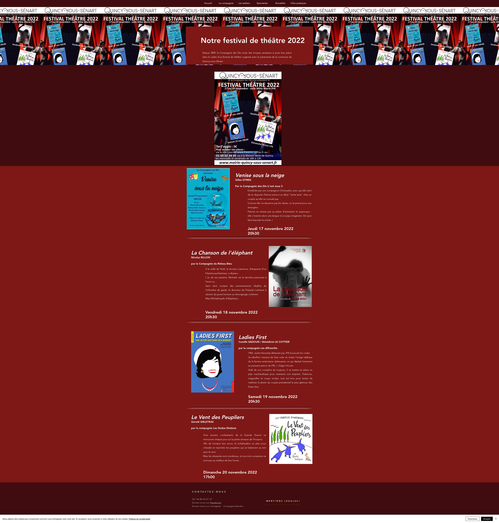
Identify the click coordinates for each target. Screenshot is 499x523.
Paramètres (472, 519)
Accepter (487, 519)
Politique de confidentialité (139, 519)
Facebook (215, 502)
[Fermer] (495, 519)
